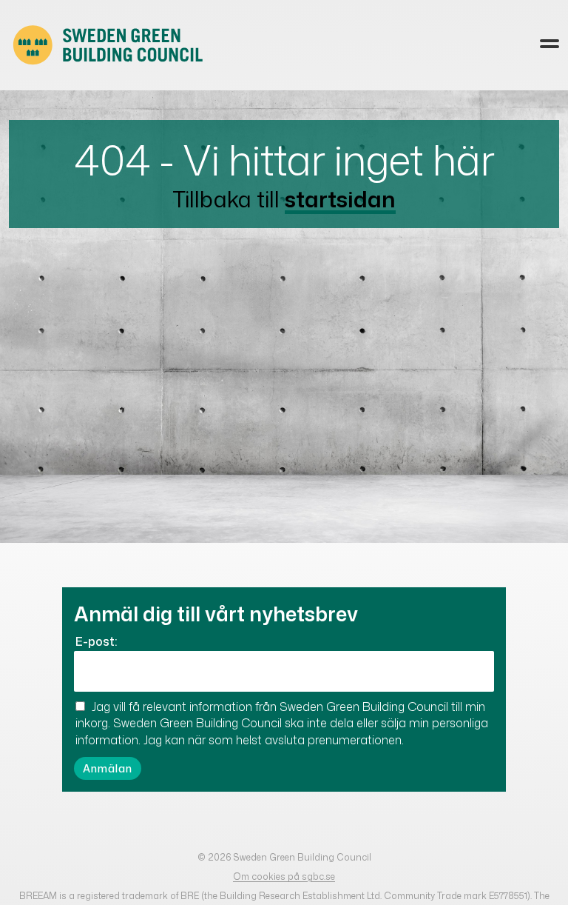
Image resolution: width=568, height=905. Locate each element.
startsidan (340, 199)
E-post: (96, 641)
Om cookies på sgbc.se (284, 876)
